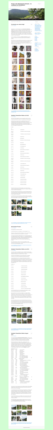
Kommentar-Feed (37, 50)
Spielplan (17, 223)
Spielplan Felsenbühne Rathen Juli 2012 (20, 115)
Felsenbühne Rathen (22, 222)
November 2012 (36, 37)
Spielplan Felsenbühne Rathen (21, 223)
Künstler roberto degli (23, 111)
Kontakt (29, 19)
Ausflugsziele (22, 19)
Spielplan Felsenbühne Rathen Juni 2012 (20, 249)
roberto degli (27, 111)
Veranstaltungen (15, 110)
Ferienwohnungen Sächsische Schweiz (15, 19)
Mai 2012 (36, 39)
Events (35, 19)
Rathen (23, 329)
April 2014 (36, 36)
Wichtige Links (26, 19)
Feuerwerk (14, 245)
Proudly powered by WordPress (26, 427)
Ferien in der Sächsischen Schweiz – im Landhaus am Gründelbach (21, 4)
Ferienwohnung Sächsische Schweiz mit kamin (16, 111)
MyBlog (36, 33)
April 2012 (36, 40)
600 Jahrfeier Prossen (16, 226)
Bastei (19, 222)
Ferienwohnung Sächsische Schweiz (25, 110)
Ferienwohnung (20, 110)
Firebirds (16, 245)
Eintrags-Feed (36, 49)
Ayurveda (33, 19)
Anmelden (36, 48)
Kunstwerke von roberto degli (17, 24)
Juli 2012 (36, 38)
